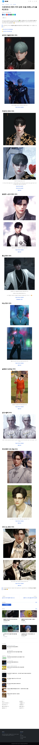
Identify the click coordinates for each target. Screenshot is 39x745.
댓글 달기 (7, 604)
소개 (21, 734)
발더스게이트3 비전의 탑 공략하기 (12, 646)
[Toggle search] (34, 1)
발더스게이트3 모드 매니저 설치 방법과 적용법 (14, 651)
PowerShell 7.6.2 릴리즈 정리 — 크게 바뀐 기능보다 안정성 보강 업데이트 (19, 673)
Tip (9, 655)
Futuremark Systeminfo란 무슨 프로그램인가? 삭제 (15, 656)
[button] (32, 1)
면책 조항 (21, 735)
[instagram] (30, 1)
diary (8, 655)
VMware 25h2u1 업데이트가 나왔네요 (13, 693)
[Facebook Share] (3, 14)
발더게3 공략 (9, 645)
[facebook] (29, 1)
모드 (8, 650)
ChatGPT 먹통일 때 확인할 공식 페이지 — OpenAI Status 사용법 (17, 688)
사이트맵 (21, 738)
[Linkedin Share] (9, 14)
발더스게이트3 (13, 645)
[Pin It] (7, 14)
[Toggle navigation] (36, 1)
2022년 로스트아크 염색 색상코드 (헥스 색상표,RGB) (15, 667)
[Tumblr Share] (11, 14)
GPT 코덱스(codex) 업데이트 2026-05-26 (13, 683)
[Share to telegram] (15, 14)
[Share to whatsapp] (13, 14)
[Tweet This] (5, 14)
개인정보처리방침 (23, 737)
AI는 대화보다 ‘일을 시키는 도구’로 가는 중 (14, 678)
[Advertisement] (19, 718)
